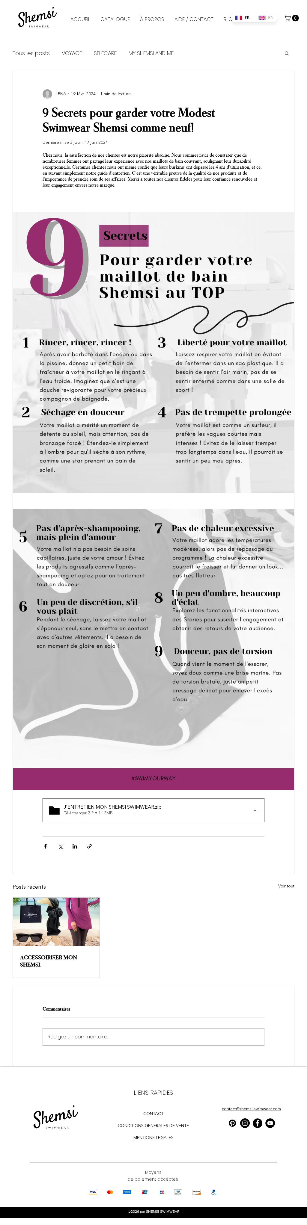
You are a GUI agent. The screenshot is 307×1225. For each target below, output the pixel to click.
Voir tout (286, 886)
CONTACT (153, 1114)
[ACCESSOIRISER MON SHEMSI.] (56, 922)
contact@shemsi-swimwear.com (251, 1109)
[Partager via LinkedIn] (75, 846)
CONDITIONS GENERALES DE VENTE (153, 1126)
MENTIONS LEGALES (153, 1138)
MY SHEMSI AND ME (151, 53)
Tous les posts (31, 53)
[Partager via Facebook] (45, 846)
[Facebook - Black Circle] (257, 1123)
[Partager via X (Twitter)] (60, 846)
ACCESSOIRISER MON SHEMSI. (48, 961)
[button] (292, 18)
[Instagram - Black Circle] (245, 1123)
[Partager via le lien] (89, 846)
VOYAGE (72, 53)
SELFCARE (105, 53)
